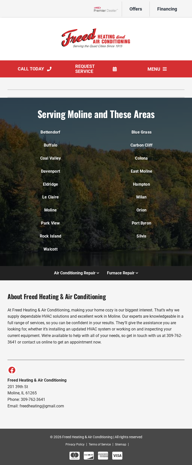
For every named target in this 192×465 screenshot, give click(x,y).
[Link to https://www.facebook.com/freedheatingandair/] (12, 370)
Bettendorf (50, 132)
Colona (141, 158)
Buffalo (51, 145)
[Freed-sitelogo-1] (96, 22)
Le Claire (50, 197)
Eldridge (50, 184)
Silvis (141, 236)
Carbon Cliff (141, 145)
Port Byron (141, 223)
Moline (50, 210)
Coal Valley (50, 158)
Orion (141, 210)
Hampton (141, 184)
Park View (50, 223)
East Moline (141, 171)
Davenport (50, 171)
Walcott (51, 249)
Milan (141, 197)
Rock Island (51, 236)
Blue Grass (142, 132)
